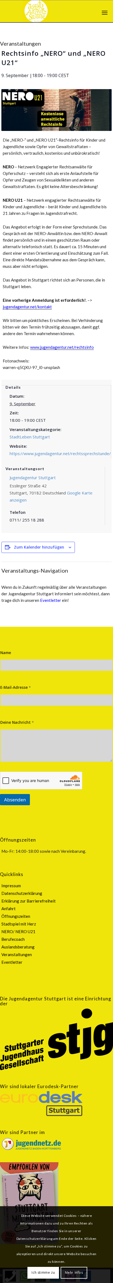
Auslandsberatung (18, 946)
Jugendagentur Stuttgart (33, 477)
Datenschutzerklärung (21, 893)
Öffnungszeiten (15, 916)
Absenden (15, 799)
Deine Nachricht (17, 722)
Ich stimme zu (43, 1272)
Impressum (11, 885)
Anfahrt (8, 908)
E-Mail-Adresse (15, 687)
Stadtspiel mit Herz (18, 923)
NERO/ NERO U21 (18, 931)
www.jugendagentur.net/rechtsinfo (62, 347)
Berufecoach (13, 939)
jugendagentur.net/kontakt (27, 306)
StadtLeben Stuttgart (30, 437)
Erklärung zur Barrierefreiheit (28, 900)
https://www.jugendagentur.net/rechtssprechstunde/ (60, 453)
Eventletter (50, 600)
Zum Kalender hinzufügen (39, 547)
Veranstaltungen (16, 954)
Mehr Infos (74, 1272)
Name (5, 652)
